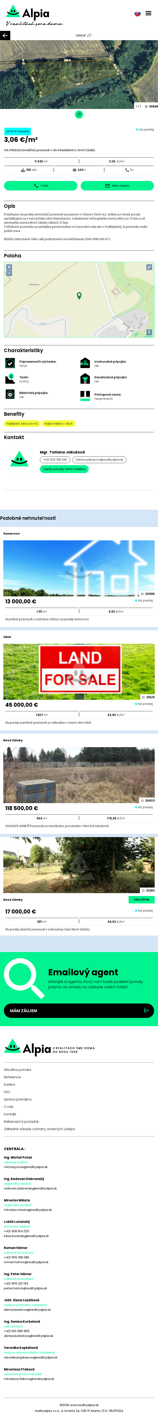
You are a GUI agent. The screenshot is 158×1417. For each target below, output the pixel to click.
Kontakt (10, 1114)
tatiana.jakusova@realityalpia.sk (99, 460)
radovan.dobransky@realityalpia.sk (30, 1188)
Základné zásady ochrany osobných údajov (39, 1129)
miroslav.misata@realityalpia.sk (28, 1210)
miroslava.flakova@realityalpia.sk (29, 1379)
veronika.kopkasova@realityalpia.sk (30, 1357)
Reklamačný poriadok (21, 1122)
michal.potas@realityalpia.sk (26, 1167)
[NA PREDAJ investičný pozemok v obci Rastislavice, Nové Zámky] (40, 18)
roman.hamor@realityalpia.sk (26, 1262)
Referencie (12, 1077)
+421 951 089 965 (16, 1331)
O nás (8, 1107)
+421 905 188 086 (16, 1257)
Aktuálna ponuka (17, 1070)
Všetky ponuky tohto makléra (64, 469)
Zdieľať (81, 35)
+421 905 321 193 (16, 1283)
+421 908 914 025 (16, 1231)
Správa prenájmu (18, 1099)
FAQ (7, 1092)
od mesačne (17, 131)
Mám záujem (23, 1011)
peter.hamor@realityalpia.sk (25, 1288)
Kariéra (9, 1085)
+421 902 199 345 (55, 460)
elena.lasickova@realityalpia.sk (27, 1309)
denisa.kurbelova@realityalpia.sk (28, 1336)
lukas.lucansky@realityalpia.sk (26, 1236)
